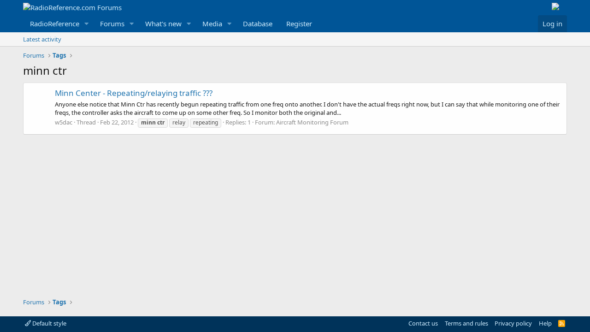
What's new (163, 23)
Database (257, 23)
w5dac (63, 122)
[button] (86, 23)
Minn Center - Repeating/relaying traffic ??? (133, 93)
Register (299, 23)
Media (212, 23)
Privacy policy (513, 323)
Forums (112, 23)
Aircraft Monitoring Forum (312, 122)
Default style (48, 323)
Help (545, 323)
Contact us (423, 323)
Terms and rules (466, 323)
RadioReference (54, 23)
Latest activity (42, 39)
